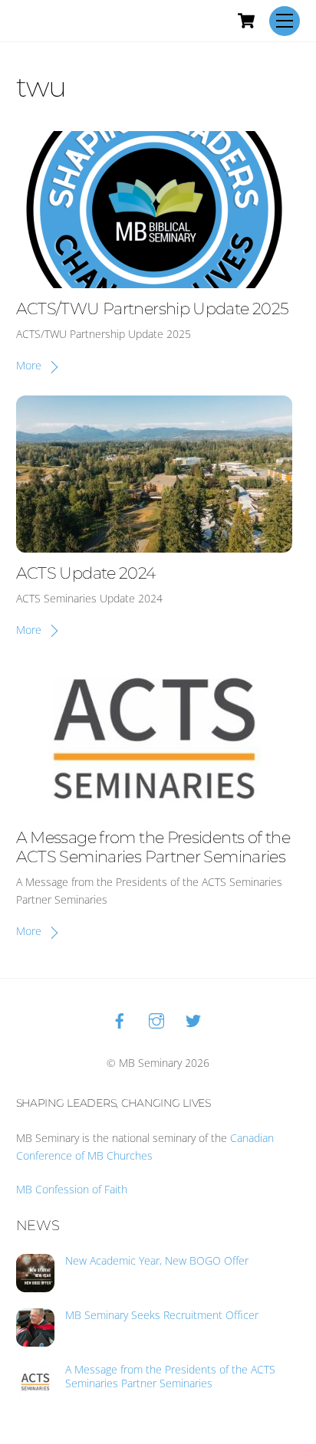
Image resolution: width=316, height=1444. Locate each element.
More (28, 365)
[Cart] (246, 20)
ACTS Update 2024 (86, 573)
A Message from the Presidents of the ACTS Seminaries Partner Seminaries (153, 847)
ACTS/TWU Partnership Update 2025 (152, 308)
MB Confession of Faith (71, 1189)
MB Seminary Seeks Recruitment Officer (161, 1315)
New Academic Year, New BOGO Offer (157, 1261)
